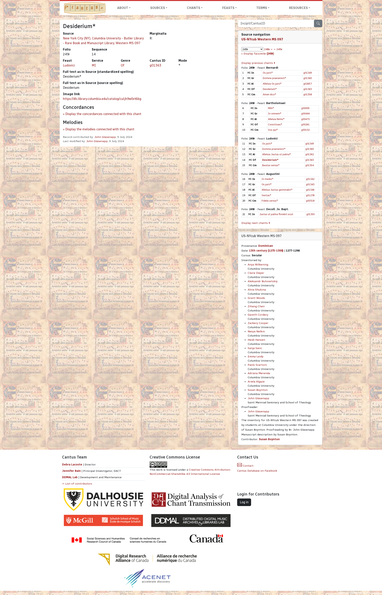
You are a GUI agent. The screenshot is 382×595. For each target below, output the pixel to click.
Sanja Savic (255, 348)
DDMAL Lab (70, 477)
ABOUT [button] (122, 8)
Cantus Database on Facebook (257, 470)
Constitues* (275, 124)
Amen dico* (269, 94)
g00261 (305, 124)
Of (122, 65)
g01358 (307, 94)
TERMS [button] (261, 8)
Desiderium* (270, 89)
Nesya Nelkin (256, 331)
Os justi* (268, 72)
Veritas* (266, 195)
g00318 (310, 200)
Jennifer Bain (72, 471)
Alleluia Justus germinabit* (277, 189)
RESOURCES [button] (298, 8)
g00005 (305, 108)
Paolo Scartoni (257, 365)
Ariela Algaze (256, 381)
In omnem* (274, 113)
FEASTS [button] (228, 8)
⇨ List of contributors (77, 483)
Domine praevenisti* (274, 78)
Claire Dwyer (256, 273)
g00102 (305, 129)
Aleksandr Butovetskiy (263, 281)
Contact (247, 465)
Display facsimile (259, 53)
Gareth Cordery (258, 314)
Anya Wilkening (258, 264)
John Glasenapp (105, 137)
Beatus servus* (271, 165)
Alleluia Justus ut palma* (276, 154)
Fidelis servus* (270, 200)
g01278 (310, 195)
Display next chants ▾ (255, 223)
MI (94, 65)
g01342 (310, 179)
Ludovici (69, 65)
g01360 (307, 78)
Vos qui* (273, 129)
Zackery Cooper (258, 323)
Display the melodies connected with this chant (99, 129)
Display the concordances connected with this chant (103, 114)
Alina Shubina (257, 289)
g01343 (310, 184)
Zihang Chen (256, 306)
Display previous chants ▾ (258, 63)
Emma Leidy (255, 356)
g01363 (155, 65)
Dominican (265, 246)
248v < (268, 49)
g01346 (310, 189)
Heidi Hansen (256, 339)
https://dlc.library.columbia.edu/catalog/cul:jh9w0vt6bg (102, 99)
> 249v (278, 49)
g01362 (309, 154)
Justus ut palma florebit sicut (276, 214)
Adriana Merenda (259, 373)
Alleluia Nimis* (276, 119)
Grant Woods (256, 298)
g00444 (305, 113)
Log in (244, 502)
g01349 (307, 72)
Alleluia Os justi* (272, 83)
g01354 (309, 165)
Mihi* (271, 108)
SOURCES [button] (157, 8)
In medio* (267, 179)
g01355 (310, 214)
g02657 (307, 83)
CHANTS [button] (193, 8)
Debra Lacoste (72, 464)
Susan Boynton (258, 390)
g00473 (305, 119)
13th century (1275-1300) (266, 250)
